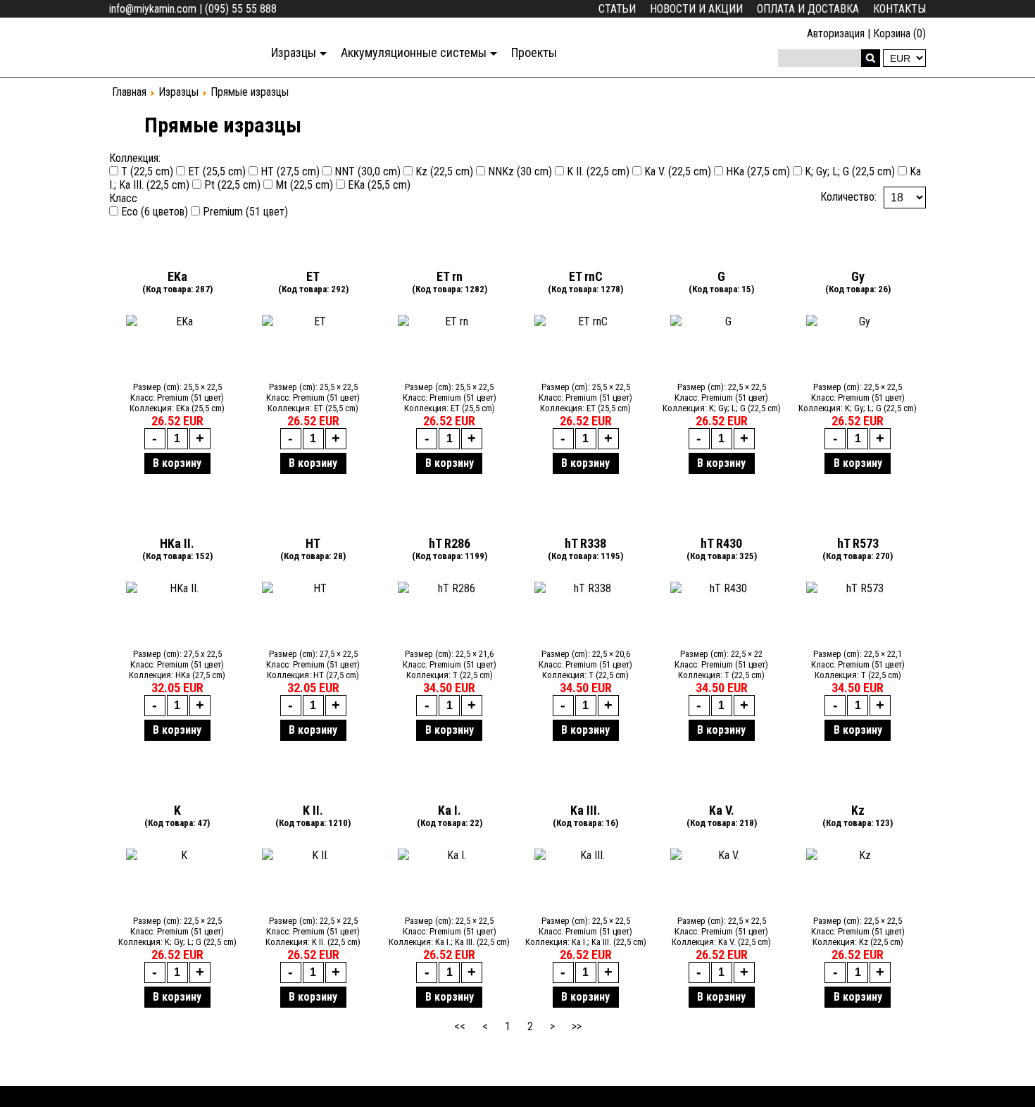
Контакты (899, 8)
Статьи (617, 8)
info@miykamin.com (152, 8)
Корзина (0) (899, 33)
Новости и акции (696, 8)
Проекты (534, 52)
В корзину (177, 463)
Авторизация (836, 33)
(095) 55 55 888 (241, 8)
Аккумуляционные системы (414, 52)
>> (577, 1026)
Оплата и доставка (808, 8)
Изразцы (293, 52)
